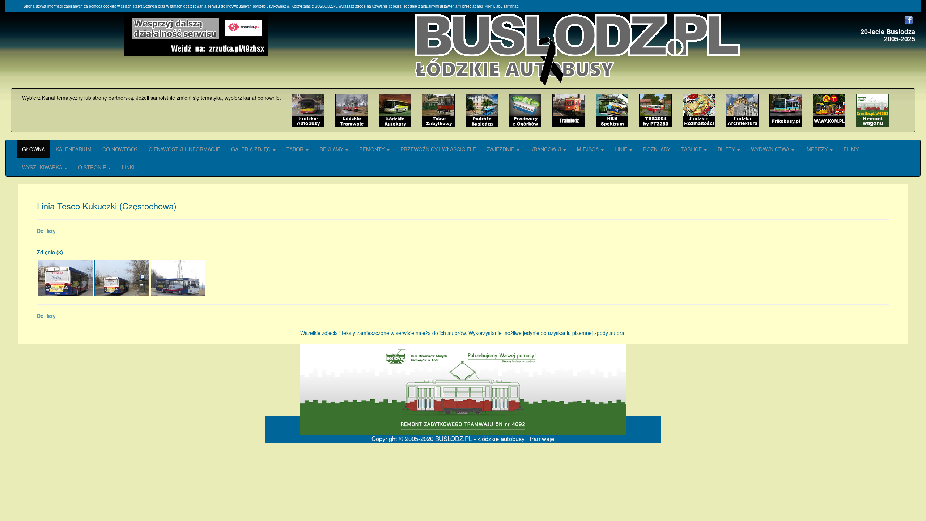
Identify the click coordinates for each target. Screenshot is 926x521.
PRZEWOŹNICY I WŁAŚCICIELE (438, 149)
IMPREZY (817, 149)
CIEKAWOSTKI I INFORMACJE (184, 149)
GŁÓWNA (33, 149)
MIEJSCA (588, 149)
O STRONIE (92, 167)
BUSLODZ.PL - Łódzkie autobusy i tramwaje (494, 438)
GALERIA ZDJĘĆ (251, 149)
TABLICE (692, 149)
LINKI (128, 167)
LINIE (622, 149)
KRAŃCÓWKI (546, 149)
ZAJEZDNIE (501, 149)
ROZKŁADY (656, 149)
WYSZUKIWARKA (43, 167)
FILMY (851, 149)
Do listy (46, 230)
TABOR (295, 149)
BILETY (727, 149)
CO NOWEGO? (120, 149)
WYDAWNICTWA (771, 149)
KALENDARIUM (74, 149)
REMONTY (372, 149)
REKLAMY (332, 149)
